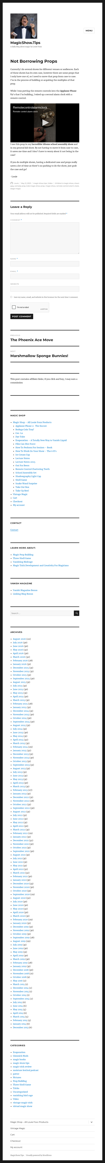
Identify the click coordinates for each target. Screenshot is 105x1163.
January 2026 (20, 664)
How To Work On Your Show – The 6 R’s (35, 451)
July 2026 (18, 642)
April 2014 (18, 1013)
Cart (15, 498)
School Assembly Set (25, 472)
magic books (19, 1059)
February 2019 (20, 962)
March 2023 (19, 786)
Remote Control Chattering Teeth (32, 469)
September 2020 (21, 894)
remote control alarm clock (67, 186)
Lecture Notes (22, 458)
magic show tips (40, 183)
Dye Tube (20, 436)
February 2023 (20, 790)
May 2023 (18, 779)
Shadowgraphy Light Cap (28, 476)
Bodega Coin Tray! (24, 429)
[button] (45, 123)
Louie (16, 183)
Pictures (17, 1077)
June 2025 (18, 689)
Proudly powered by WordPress (39, 1155)
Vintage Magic (20, 494)
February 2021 (20, 876)
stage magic (15, 189)
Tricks (16, 1088)
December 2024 (21, 711)
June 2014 (18, 1006)
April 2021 (18, 869)
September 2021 (21, 851)
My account (19, 505)
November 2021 (21, 844)
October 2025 (20, 675)
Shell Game (21, 480)
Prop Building (20, 1081)
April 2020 (18, 912)
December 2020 (21, 883)
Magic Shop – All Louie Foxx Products (32, 422)
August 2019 (19, 941)
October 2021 (19, 847)
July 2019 (17, 944)
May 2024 (18, 736)
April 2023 (18, 783)
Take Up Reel (22, 490)
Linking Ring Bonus (23, 594)
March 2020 (19, 916)
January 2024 (19, 750)
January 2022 (19, 837)
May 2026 (18, 649)
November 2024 (21, 714)
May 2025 (18, 693)
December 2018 (20, 970)
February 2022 (20, 833)
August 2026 (19, 639)
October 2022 (20, 804)
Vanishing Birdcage (23, 562)
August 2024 (19, 725)
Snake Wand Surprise (26, 483)
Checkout (18, 501)
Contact (14, 530)
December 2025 (21, 667)
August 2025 (19, 682)
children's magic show (64, 183)
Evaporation (19, 1052)
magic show (50, 186)
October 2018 (19, 977)
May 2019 (18, 952)
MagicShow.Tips (25, 42)
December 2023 (21, 754)
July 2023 (17, 772)
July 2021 (17, 858)
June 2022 (18, 819)
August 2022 (19, 811)
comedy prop (20, 186)
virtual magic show (22, 1106)
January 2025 (19, 707)
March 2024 (19, 743)
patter (16, 1074)
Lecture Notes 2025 (25, 462)
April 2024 (18, 739)
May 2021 (18, 865)
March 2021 (19, 872)
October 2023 (20, 761)
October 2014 (19, 995)
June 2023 (18, 775)
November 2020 (21, 887)
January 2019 (19, 966)
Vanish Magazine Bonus (25, 590)
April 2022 (18, 826)
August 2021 (19, 854)
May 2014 (18, 1009)
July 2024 (17, 729)
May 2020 (18, 908)
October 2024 (20, 718)
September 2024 (21, 721)
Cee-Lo (19, 433)
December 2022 (21, 797)
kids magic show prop (35, 186)
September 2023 (21, 765)
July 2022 (17, 815)
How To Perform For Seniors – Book (33, 447)
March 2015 (19, 984)
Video (50, 183)
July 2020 (17, 901)
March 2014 (19, 1016)
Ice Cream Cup (22, 454)
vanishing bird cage (23, 1095)
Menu (89, 30)
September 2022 (21, 808)
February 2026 (20, 660)
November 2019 (21, 930)
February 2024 (20, 747)
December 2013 (20, 1027)
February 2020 (20, 919)
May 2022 (18, 822)
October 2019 (19, 934)
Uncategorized (20, 1092)
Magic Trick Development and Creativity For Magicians (41, 565)
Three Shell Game (22, 558)
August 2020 (19, 898)
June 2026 (18, 646)
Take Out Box (22, 487)
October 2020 (20, 890)
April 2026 (18, 653)
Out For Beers (22, 465)
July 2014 (17, 1002)
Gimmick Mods (20, 1056)
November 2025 (21, 671)
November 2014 (21, 991)
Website (14, 284)
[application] (44, 122)
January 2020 (19, 923)
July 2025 (17, 685)
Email (14, 271)
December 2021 (20, 840)
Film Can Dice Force (25, 444)
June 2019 (18, 948)
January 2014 (19, 1024)
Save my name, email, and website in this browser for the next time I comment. (46, 297)
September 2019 (21, 937)
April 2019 (18, 955)
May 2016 (18, 980)
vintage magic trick (23, 1102)
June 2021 (18, 862)
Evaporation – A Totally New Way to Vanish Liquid (41, 440)
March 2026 (19, 657)
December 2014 (20, 988)
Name (14, 259)
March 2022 (19, 829)
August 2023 (19, 768)
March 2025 (19, 700)
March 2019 (19, 959)
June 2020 (18, 905)
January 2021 (19, 880)
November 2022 (21, 801)
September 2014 (21, 998)
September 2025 (21, 678)
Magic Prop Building (23, 554)
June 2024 (18, 732)
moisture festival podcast (26, 1070)
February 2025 (20, 703)
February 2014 (20, 1020)
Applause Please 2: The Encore (31, 426)
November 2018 (21, 973)
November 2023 (21, 757)
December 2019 (21, 926)
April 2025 (18, 696)
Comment (16, 220)
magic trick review (22, 1066)
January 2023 (19, 793)
